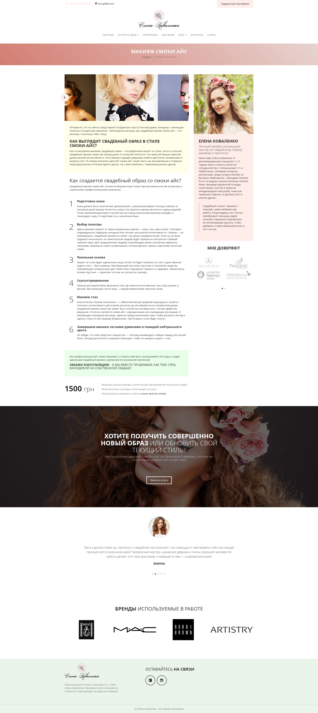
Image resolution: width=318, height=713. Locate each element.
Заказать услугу (159, 480)
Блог (181, 34)
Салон (211, 34)
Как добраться (105, 3)
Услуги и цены (127, 34)
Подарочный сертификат (235, 3)
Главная (146, 56)
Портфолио (150, 34)
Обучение (168, 34)
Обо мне (108, 34)
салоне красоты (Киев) (153, 393)
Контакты (197, 34)
